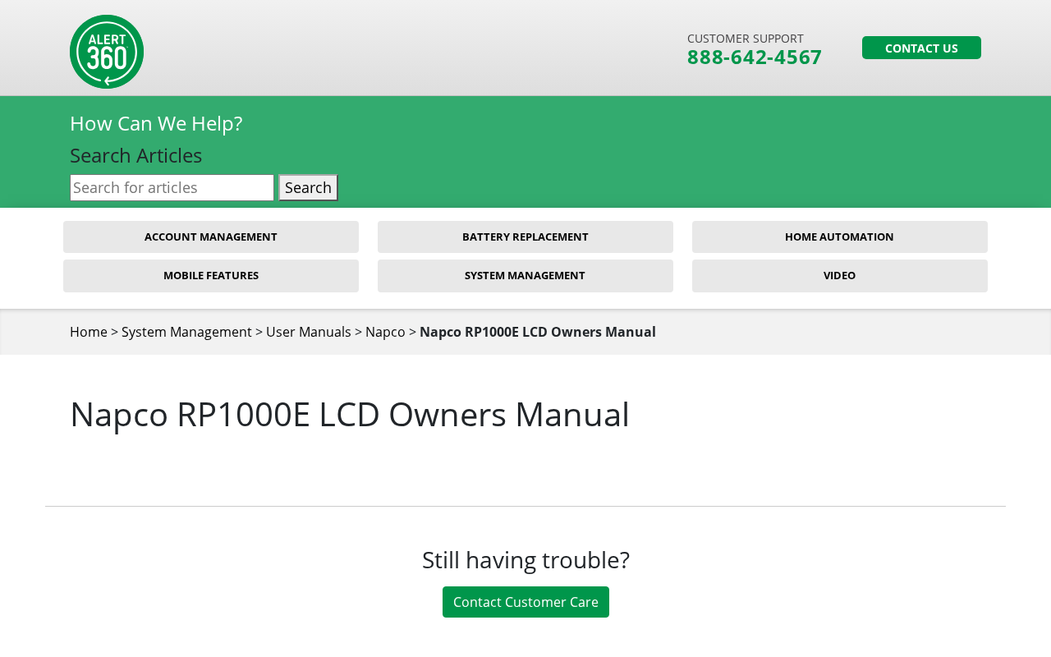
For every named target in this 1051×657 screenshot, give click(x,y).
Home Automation (839, 236)
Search (308, 187)
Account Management (211, 236)
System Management (525, 275)
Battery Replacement (525, 236)
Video (840, 275)
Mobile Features (211, 275)
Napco (385, 332)
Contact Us (921, 48)
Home (89, 332)
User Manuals (308, 332)
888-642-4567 (755, 57)
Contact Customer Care (526, 602)
